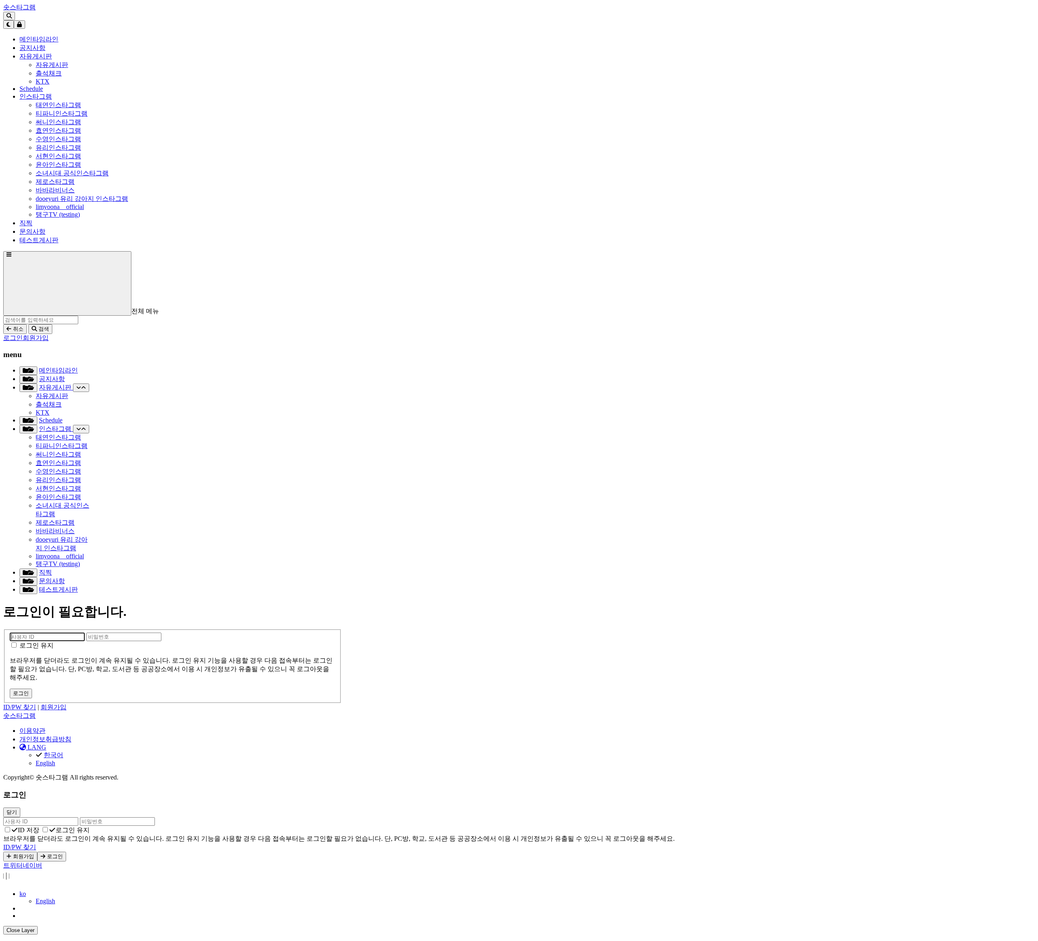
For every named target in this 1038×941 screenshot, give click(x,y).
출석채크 (49, 73)
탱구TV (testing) (58, 214)
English (45, 763)
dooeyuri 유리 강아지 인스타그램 (82, 198)
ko (22, 893)
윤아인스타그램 (58, 164)
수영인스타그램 (58, 139)
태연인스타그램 (58, 104)
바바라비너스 (55, 190)
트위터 (13, 865)
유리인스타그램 (58, 147)
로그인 (13, 337)
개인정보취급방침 (45, 739)
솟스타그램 (19, 7)
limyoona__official (60, 206)
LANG (36, 747)
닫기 (11, 812)
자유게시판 (52, 64)
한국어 (53, 755)
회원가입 (36, 337)
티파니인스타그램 (62, 113)
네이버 (32, 865)
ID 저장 (28, 830)
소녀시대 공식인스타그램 (72, 173)
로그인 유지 (36, 645)
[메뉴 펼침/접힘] (28, 370)
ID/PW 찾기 (19, 707)
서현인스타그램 (58, 156)
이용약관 (32, 730)
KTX (42, 81)
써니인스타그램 (58, 121)
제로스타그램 (55, 181)
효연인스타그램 (58, 130)
